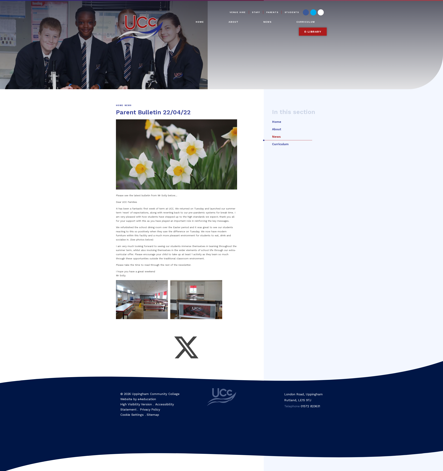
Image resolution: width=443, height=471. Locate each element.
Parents (272, 12)
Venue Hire (238, 12)
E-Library (312, 31)
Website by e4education (138, 399)
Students (292, 12)
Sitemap (153, 414)
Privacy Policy (150, 409)
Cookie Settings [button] (132, 414)
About (276, 129)
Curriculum (280, 144)
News (128, 105)
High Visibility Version (136, 404)
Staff (256, 12)
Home (119, 105)
